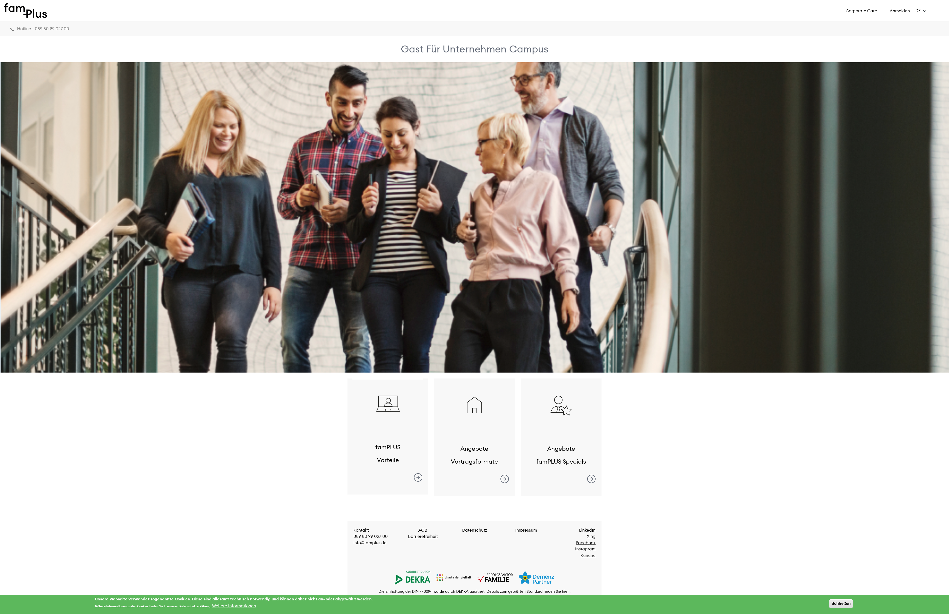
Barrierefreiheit (423, 536)
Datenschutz (474, 530)
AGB (422, 530)
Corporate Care (861, 11)
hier (565, 591)
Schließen (841, 603)
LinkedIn (587, 530)
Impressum (526, 530)
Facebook (586, 542)
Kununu (588, 555)
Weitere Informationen (234, 606)
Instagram (585, 549)
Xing (591, 536)
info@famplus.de (370, 542)
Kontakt (361, 530)
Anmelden (900, 11)
